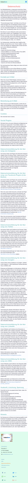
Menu (26, 2)
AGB (2, 461)
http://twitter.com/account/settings (8, 254)
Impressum (3, 467)
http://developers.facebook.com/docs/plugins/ (11, 189)
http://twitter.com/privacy (6, 248)
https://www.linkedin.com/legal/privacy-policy (11, 355)
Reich (4, 446)
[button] (6, 473)
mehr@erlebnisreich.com (7, 454)
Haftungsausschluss (5, 465)
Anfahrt (2, 459)
